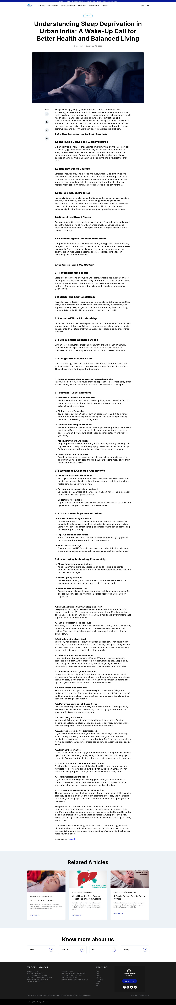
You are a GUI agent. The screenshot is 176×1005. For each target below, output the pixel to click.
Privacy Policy (43, 995)
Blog (97, 973)
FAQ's (98, 985)
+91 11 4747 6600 (36, 981)
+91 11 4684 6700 (70, 977)
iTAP (97, 971)
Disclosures (87, 995)
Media (98, 975)
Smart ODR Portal (61, 995)
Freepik (71, 839)
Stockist (99, 981)
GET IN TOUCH (129, 981)
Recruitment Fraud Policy (74, 995)
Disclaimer (51, 995)
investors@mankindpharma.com (77, 979)
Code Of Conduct (32, 995)
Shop (142, 5)
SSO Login (99, 979)
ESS (97, 983)
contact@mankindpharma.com (140, 995)
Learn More (114, 1)
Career (98, 977)
